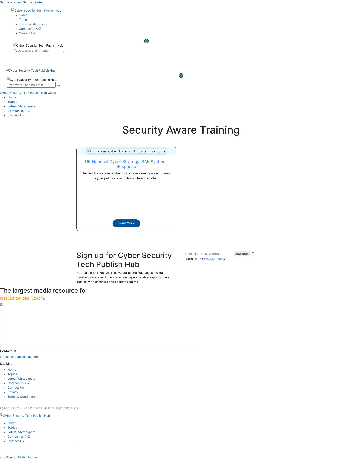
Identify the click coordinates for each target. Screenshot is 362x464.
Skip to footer (33, 2)
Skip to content (11, 2)
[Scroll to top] (2, 462)
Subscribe (242, 254)
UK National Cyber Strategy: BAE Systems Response (126, 164)
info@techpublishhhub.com (19, 357)
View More (126, 223)
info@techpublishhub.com (18, 457)
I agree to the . (204, 259)
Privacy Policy (214, 259)
